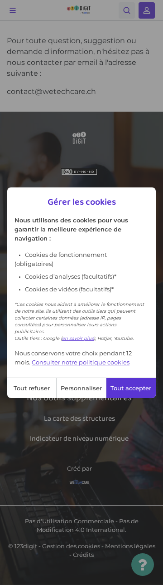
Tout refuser (32, 388)
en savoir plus (78, 338)
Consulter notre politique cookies (80, 362)
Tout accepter (130, 388)
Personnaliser (81, 388)
